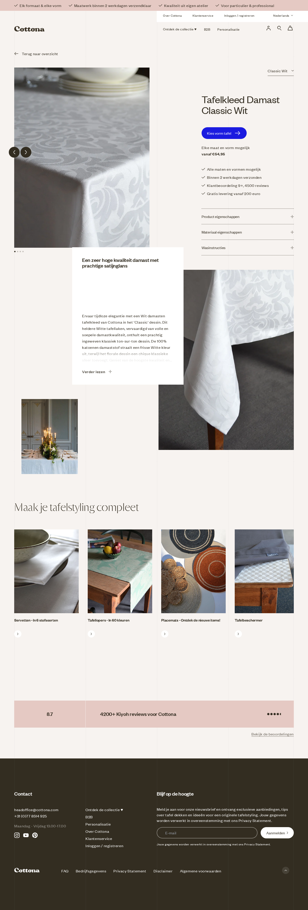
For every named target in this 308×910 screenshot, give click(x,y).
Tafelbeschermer (248, 619)
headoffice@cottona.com (36, 809)
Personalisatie (98, 823)
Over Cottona (172, 16)
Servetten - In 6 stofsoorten (36, 619)
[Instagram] (17, 835)
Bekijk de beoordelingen (272, 733)
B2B (89, 816)
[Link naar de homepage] (59, 22)
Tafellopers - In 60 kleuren (108, 619)
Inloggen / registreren (239, 16)
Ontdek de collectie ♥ (104, 809)
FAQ (65, 870)
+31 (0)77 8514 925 (30, 815)
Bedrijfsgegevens (91, 870)
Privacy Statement (255, 820)
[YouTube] (26, 835)
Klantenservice (203, 16)
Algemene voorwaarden (200, 870)
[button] (279, 28)
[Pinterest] (35, 835)
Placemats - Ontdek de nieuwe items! (190, 619)
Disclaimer (163, 870)
